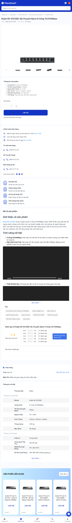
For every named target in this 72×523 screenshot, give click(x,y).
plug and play (26, 315)
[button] (6, 70)
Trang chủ (4, 14)
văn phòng (26, 319)
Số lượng (7, 101)
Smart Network (22, 14)
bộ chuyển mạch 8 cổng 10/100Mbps (17, 311)
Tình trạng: (20, 21)
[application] (36, 263)
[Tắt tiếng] (64, 278)
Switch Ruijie (49, 14)
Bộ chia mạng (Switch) (36, 14)
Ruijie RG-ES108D (9, 222)
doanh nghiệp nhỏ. (38, 311)
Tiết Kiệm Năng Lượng (13, 319)
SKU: (2, 21)
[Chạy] (5, 278)
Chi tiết (6, 512)
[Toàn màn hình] (67, 278)
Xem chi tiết (37, 133)
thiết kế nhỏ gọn (52, 315)
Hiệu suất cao (51, 311)
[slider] (34, 277)
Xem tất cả (64, 474)
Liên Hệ (25, 113)
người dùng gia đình (12, 315)
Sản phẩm (13, 14)
